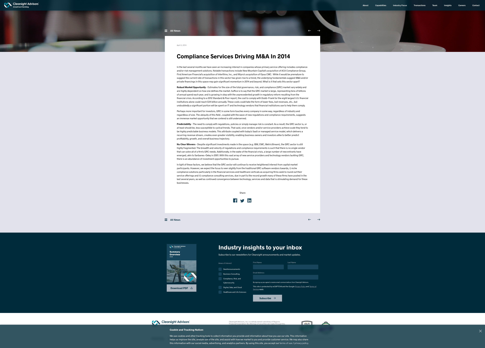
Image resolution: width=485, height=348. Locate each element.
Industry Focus (400, 5)
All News (175, 30)
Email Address (281, 277)
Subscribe (265, 298)
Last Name (292, 262)
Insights (448, 5)
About (365, 5)
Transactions (420, 5)
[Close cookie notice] (480, 331)
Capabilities (380, 5)
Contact (476, 5)
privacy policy (301, 343)
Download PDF (180, 288)
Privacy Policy (300, 286)
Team (434, 5)
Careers (462, 5)
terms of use (286, 343)
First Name (257, 262)
